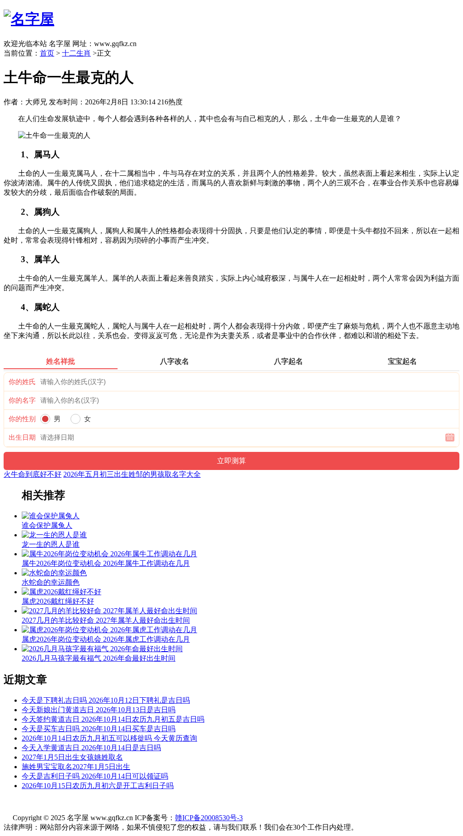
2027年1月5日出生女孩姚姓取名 (72, 757)
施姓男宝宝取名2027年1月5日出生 (76, 766)
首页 (47, 53)
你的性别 (22, 419)
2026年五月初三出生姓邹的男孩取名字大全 (132, 474)
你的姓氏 (22, 381)
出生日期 (22, 437)
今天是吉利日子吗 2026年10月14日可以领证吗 (95, 776)
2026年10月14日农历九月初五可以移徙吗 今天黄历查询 (109, 738)
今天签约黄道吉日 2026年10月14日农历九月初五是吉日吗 (113, 719)
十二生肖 (76, 53)
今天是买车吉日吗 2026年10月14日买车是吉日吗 (98, 729)
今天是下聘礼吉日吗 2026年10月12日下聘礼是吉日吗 (106, 700)
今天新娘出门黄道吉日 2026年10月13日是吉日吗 (98, 710)
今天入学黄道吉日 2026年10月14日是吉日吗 (91, 747)
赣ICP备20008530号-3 (209, 818)
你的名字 (22, 400)
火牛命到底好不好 (32, 474)
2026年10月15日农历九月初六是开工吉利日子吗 (98, 785)
